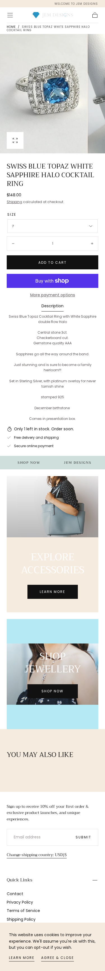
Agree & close (57, 957)
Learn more (21, 957)
